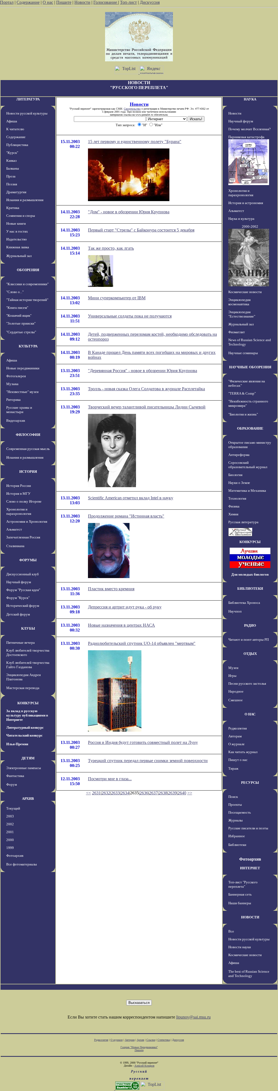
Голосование (105, 2)
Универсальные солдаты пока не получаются (130, 316)
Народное (236, 691)
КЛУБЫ (28, 628)
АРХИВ (28, 799)
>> (189, 793)
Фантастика (15, 776)
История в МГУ (18, 493)
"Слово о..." (15, 292)
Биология (235, 475)
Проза (10, 176)
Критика (12, 208)
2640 (182, 793)
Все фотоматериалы (21, 864)
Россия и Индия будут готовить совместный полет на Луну (143, 742)
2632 (106, 793)
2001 (10, 832)
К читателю (15, 129)
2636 (144, 793)
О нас (48, 2)
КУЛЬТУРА (28, 346)
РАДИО (250, 625)
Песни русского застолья (247, 683)
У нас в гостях (17, 231)
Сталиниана (15, 546)
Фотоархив (14, 856)
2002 (10, 824)
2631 (96, 793)
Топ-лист (128, 2)
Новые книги (16, 223)
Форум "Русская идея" (23, 590)
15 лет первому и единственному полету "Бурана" (134, 141)
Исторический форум (22, 606)
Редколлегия (237, 728)
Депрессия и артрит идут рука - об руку (125, 607)
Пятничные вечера (20, 642)
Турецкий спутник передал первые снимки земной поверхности (148, 760)
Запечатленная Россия (23, 537)
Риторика (13, 400)
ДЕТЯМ (27, 758)
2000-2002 (250, 226)
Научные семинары (243, 353)
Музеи (233, 668)
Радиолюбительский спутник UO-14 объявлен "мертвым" (141, 643)
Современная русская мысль (28, 449)
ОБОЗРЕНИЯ (28, 270)
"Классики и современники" (27, 284)
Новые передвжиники (22, 368)
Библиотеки (237, 845)
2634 (125, 793)
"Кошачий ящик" (18, 315)
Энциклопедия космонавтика (239, 302)
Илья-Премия (17, 744)
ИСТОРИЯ (28, 472)
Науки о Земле (239, 483)
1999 (10, 848)
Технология (237, 498)
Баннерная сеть (240, 894)
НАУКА (250, 99)
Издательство (16, 239)
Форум (11, 784)
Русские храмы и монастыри (19, 409)
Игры (232, 676)
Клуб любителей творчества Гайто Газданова (27, 665)
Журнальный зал (18, 256)
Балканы (12, 168)
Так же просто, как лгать (111, 248)
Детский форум (18, 614)
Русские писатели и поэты (248, 828)
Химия (233, 514)
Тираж (233, 768)
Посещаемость (239, 812)
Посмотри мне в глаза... (110, 778)
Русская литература (243, 522)
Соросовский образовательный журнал (247, 465)
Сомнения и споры (20, 216)
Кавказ (11, 160)
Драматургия (16, 192)
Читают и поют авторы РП (248, 640)
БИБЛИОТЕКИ (250, 588)
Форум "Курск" (18, 598)
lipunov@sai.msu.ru (193, 1017)
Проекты (235, 805)
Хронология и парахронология (18, 511)
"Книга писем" (17, 308)
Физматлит (236, 332)
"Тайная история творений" (27, 300)
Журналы (235, 820)
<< (88, 793)
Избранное (236, 836)
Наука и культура (241, 219)
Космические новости (245, 292)
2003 (10, 816)
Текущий (13, 808)
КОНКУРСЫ (28, 703)
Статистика (163, 1039)
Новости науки (239, 947)
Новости (82, 2)
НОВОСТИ (250, 917)
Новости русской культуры (27, 113)
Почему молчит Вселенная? (249, 129)
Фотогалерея (16, 376)
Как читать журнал (242, 752)
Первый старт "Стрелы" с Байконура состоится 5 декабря (141, 230)
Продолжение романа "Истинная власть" (126, 516)
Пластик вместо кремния (111, 588)
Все (231, 931)
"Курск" (12, 153)
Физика (233, 506)
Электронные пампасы (23, 768)
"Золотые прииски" (21, 323)
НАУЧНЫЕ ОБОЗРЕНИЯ (250, 367)
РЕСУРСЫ (250, 783)
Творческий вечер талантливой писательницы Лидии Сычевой (147, 407)
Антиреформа (238, 455)
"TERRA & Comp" (242, 393)
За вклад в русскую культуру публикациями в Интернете (27, 715)
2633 (115, 793)
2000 (10, 840)
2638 (163, 793)
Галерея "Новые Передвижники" (139, 1047)
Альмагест (14, 529)
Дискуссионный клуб (22, 574)
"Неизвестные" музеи (22, 392)
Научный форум (18, 582)
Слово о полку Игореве (24, 501)
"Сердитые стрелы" (21, 332)
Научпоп (235, 611)
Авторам (235, 736)
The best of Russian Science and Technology (248, 973)
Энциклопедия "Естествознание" (241, 314)
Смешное (235, 700)
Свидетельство (132, 108)
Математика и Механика (247, 491)
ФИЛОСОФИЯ (28, 435)
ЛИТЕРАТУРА (28, 99)
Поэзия (11, 184)
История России (18, 486)
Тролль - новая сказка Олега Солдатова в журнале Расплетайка (146, 388)
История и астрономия (245, 203)
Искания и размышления (24, 200)
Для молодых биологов (250, 574)
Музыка (12, 384)
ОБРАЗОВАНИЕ (250, 428)
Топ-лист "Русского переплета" (243, 884)
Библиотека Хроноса (244, 603)
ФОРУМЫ (28, 560)
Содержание (28, 2)
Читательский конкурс (24, 735)
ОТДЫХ (250, 654)
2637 (153, 793)
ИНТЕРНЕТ (250, 868)
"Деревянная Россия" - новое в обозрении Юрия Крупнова (142, 370)
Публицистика (17, 145)
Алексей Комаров (144, 1065)
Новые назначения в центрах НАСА (121, 625)
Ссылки (150, 1039)
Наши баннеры (239, 903)
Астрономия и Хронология (26, 521)
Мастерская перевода (22, 688)
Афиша (11, 121)
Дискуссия (150, 2)
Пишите (63, 2)
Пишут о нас (238, 760)
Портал (7, 2)
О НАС (250, 714)
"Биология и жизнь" (243, 414)
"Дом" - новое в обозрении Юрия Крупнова (128, 212)
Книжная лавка (17, 247)
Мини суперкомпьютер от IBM (117, 298)
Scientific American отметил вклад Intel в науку (130, 498)
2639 (172, 793)
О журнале (236, 744)
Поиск (233, 797)
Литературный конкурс (25, 727)
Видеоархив (15, 420)
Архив (140, 1039)
